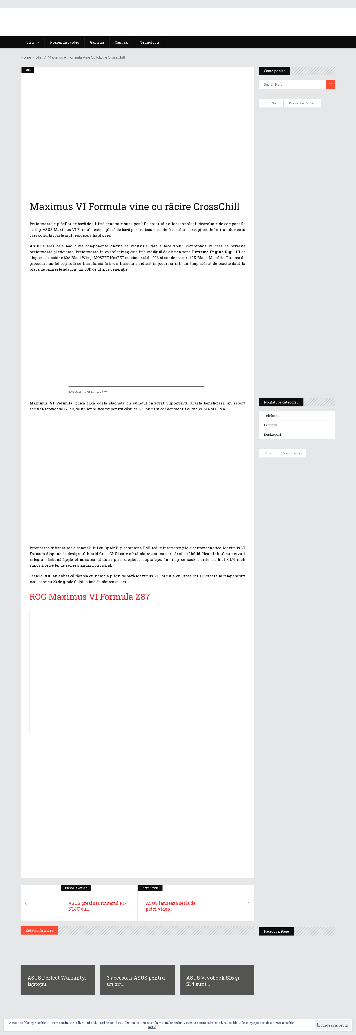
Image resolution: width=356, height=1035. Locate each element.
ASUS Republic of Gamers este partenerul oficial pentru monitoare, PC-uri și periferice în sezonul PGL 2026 (311, 736)
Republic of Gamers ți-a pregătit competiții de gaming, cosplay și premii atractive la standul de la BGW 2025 (311, 783)
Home (26, 57)
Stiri (39, 57)
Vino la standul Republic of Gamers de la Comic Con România (308, 866)
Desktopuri (272, 434)
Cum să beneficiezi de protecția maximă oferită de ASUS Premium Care (296, 162)
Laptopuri (271, 425)
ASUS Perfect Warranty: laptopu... (56, 980)
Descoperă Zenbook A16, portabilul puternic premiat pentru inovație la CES (291, 254)
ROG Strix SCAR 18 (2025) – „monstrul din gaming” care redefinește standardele (291, 376)
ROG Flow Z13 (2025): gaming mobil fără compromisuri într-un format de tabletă (296, 305)
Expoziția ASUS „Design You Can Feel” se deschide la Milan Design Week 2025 (309, 901)
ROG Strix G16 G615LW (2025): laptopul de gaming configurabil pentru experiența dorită (296, 280)
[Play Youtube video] (137, 671)
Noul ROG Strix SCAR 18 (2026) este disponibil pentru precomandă (311, 539)
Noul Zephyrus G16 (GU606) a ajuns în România (310, 511)
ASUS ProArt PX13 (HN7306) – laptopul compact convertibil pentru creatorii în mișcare (293, 330)
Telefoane (271, 415)
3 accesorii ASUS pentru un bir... (136, 980)
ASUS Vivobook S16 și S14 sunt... (212, 980)
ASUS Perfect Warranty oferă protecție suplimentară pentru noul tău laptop (309, 609)
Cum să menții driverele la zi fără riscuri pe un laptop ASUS (296, 231)
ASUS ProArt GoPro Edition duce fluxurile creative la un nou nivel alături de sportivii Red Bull (311, 478)
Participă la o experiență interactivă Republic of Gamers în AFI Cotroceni (307, 828)
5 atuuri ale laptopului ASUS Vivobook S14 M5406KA (292, 353)
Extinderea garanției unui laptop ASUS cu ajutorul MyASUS (296, 211)
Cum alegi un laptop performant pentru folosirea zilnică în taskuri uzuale (296, 188)
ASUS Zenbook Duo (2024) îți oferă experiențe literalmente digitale (296, 119)
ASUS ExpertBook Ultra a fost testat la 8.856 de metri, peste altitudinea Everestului (310, 572)
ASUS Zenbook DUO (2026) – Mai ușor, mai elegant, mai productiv (310, 644)
